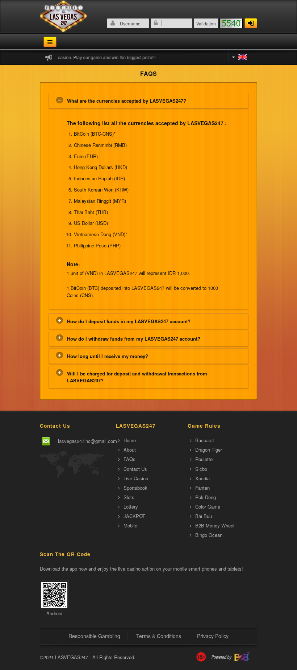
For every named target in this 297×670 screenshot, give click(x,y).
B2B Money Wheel (214, 525)
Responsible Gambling (94, 636)
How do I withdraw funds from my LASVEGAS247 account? (133, 338)
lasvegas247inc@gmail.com (87, 440)
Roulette (204, 459)
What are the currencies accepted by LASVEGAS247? (126, 100)
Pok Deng (205, 497)
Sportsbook (135, 487)
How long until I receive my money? (107, 356)
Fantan (202, 487)
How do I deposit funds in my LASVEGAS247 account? (129, 321)
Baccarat (204, 440)
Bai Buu (203, 516)
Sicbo (201, 468)
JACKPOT (134, 516)
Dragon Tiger (208, 449)
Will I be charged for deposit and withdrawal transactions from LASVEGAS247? (137, 377)
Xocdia (202, 478)
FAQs (129, 459)
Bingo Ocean (208, 534)
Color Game (207, 506)
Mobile (130, 525)
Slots (129, 497)
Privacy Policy (213, 636)
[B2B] (231, 657)
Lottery (131, 506)
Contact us (135, 468)
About (130, 449)
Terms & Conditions (158, 636)
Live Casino (136, 478)
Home (130, 440)
